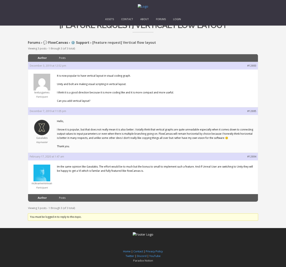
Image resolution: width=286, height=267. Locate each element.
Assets (109, 19)
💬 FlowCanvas (55, 42)
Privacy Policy (154, 251)
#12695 (251, 111)
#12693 (251, 65)
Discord (142, 256)
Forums (161, 19)
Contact (127, 19)
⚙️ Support (80, 42)
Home (127, 251)
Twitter (130, 256)
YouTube (155, 256)
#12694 (251, 156)
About (144, 19)
